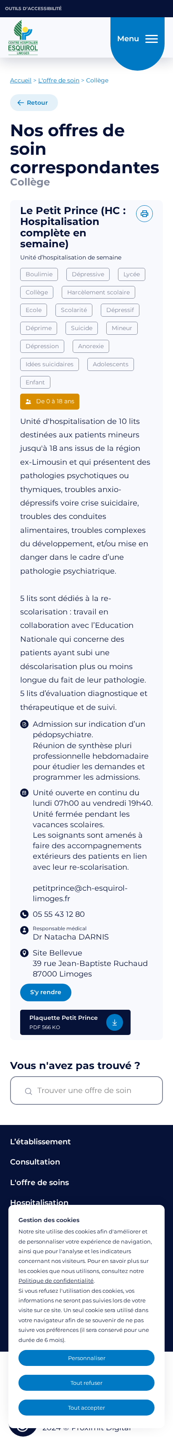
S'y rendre (45, 992)
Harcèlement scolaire (98, 292)
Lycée (131, 274)
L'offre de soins (39, 1182)
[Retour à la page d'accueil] (56, 37)
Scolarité (74, 310)
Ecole (34, 310)
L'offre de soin (58, 80)
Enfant (35, 382)
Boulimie (39, 274)
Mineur (122, 328)
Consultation (35, 1162)
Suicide (81, 328)
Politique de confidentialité (56, 1280)
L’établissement (40, 1141)
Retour (37, 102)
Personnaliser (86, 1358)
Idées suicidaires (49, 364)
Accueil (20, 80)
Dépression (42, 346)
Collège (37, 292)
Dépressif (120, 310)
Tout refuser (86, 1382)
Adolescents (110, 364)
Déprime (39, 328)
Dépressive (88, 274)
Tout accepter (86, 1407)
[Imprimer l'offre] (144, 213)
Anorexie (91, 346)
